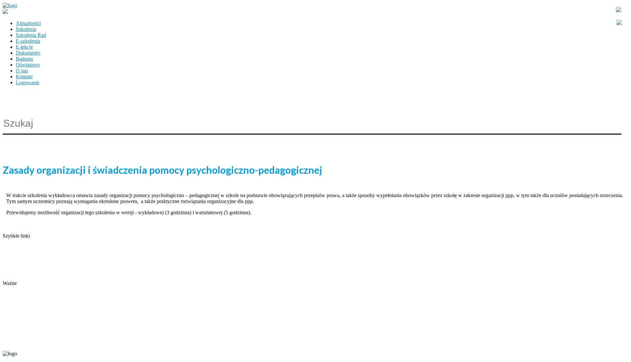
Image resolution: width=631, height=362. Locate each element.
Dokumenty (28, 53)
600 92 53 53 (42, 342)
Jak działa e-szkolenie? (26, 271)
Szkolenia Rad (31, 35)
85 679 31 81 (14, 342)
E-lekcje (24, 47)
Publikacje (13, 259)
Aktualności (28, 23)
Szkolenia (26, 29)
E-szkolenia (28, 41)
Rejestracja (14, 289)
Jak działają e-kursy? (24, 277)
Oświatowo (28, 64)
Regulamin (14, 265)
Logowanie (27, 82)
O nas (22, 70)
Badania (24, 59)
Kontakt (24, 76)
